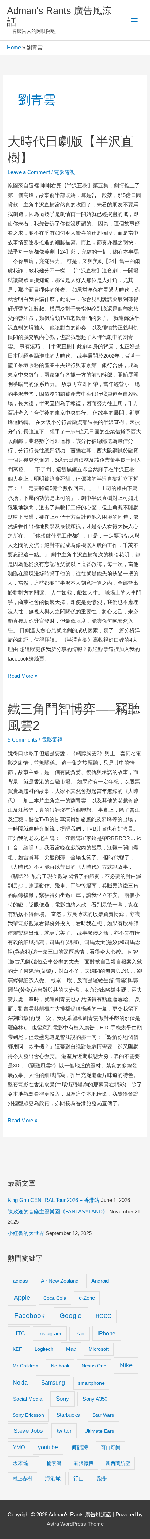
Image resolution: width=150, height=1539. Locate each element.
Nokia (20, 1383)
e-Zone (87, 1298)
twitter (64, 1431)
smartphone (91, 1383)
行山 (78, 1478)
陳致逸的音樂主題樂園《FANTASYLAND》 (58, 1212)
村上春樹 (22, 1478)
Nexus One (94, 1366)
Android (100, 1281)
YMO (19, 1447)
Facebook (29, 1315)
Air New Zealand (59, 1281)
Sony (62, 1398)
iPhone (106, 1333)
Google (71, 1315)
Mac (71, 1349)
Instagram (49, 1333)
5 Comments (22, 740)
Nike (126, 1365)
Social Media (27, 1399)
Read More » (22, 677)
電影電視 (64, 172)
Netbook (60, 1366)
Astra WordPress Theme (75, 1524)
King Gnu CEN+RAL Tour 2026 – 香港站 (53, 1200)
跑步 (102, 1478)
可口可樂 (110, 1447)
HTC (19, 1333)
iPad (79, 1333)
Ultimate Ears (99, 1431)
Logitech (44, 1349)
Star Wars (103, 1415)
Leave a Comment (29, 172)
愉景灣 (54, 1463)
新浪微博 (83, 1463)
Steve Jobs (28, 1431)
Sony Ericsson (28, 1415)
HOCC (103, 1316)
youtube (48, 1447)
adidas (20, 1281)
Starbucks (68, 1415)
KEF (17, 1349)
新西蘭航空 (118, 1463)
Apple (22, 1297)
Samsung (53, 1382)
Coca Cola (54, 1298)
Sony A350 (95, 1399)
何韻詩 (79, 1447)
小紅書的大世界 (26, 1233)
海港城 (53, 1478)
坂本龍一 (23, 1463)
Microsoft (99, 1349)
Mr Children (25, 1366)
